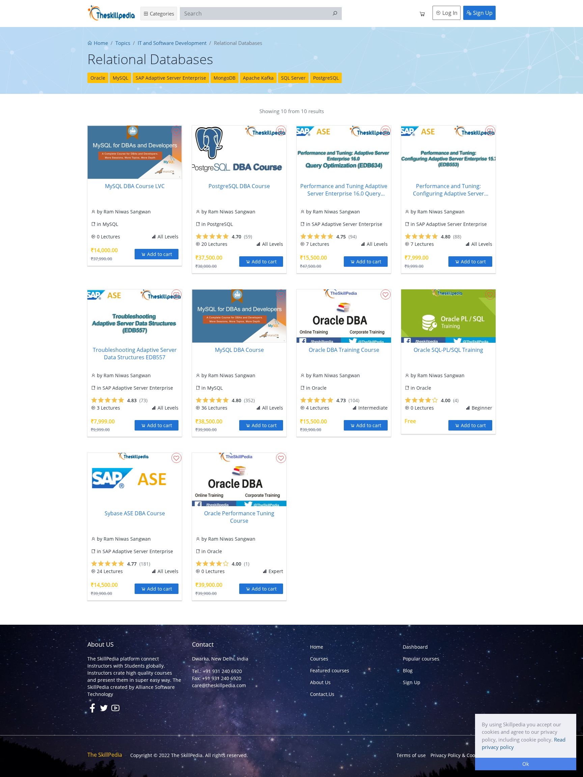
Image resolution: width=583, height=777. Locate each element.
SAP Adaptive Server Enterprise (171, 78)
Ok (525, 763)
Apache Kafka (258, 78)
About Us (320, 682)
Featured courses (329, 670)
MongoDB (224, 78)
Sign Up (482, 13)
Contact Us (322, 694)
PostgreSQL (326, 78)
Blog (408, 670)
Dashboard (415, 647)
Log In (449, 13)
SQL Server (293, 78)
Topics (122, 43)
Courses (319, 658)
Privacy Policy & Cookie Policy (463, 755)
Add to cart (159, 254)
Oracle (97, 78)
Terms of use (411, 755)
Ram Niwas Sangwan (127, 211)
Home (100, 43)
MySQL (120, 78)
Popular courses (421, 658)
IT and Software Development (172, 43)
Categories (161, 13)
